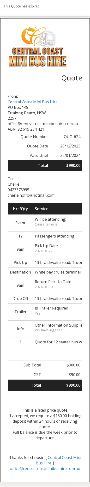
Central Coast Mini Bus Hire (33, 101)
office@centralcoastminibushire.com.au (45, 468)
